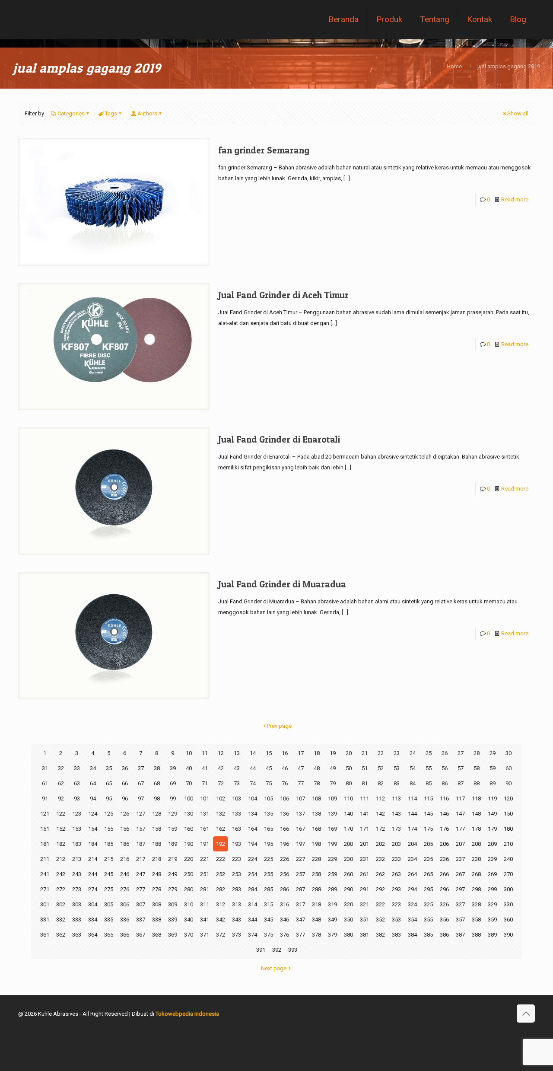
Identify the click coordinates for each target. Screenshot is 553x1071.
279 (172, 889)
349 (332, 919)
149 (492, 813)
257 (300, 874)
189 (172, 844)
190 (188, 844)
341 (204, 919)
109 (332, 798)
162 (220, 829)
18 (317, 753)
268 (476, 874)
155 (108, 829)
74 (253, 783)
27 (461, 753)
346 (284, 919)
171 (364, 829)
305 (108, 904)
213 (76, 859)
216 (124, 859)
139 (332, 813)
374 (252, 934)
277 (140, 889)
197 (300, 844)
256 (284, 874)
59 (492, 768)
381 (364, 934)
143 (396, 813)
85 (429, 783)
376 (284, 934)
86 (445, 783)
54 (413, 768)
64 (93, 783)
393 (292, 950)
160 (188, 829)
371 (204, 934)
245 (108, 874)
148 (476, 813)
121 (44, 813)
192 (220, 844)
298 (476, 889)
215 (108, 859)
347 (300, 919)
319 (332, 904)
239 (492, 859)
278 (156, 889)
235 (428, 859)
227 (300, 859)
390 (508, 934)
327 (460, 904)
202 (380, 844)
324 (412, 904)
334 (92, 919)
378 (316, 934)
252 (220, 874)
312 (220, 904)
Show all (517, 113)
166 (284, 829)
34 (93, 768)
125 (108, 813)
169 (332, 829)
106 (284, 798)
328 (476, 904)
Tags (111, 113)
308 (156, 904)
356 (444, 919)
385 (428, 934)
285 (268, 889)
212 (60, 859)
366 (124, 934)
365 (108, 934)
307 (140, 904)
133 (236, 813)
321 (364, 904)
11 (205, 753)
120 (508, 798)
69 (173, 783)
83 (397, 783)
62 (61, 783)
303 (76, 904)
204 (412, 844)
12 (221, 753)
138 (316, 813)
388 (476, 934)
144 (412, 813)
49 (333, 768)
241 (44, 874)
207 (460, 844)
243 (76, 874)
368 (156, 934)
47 (301, 768)
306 (124, 904)
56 (445, 768)
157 (140, 829)
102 (220, 798)
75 (269, 783)
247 (140, 874)
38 (157, 768)
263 (396, 874)
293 (396, 889)
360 (508, 919)
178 (476, 829)
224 (252, 859)
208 (476, 844)
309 (172, 904)
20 (349, 753)
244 (92, 874)
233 (396, 859)
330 (508, 904)
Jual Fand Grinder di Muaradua (282, 584)
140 (348, 813)
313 (236, 904)
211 (44, 859)
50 (349, 768)
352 (380, 919)
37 (141, 768)
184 (92, 844)
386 (444, 934)
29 (492, 753)
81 (365, 783)
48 (317, 768)
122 (60, 813)
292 (380, 889)
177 (460, 829)
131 (204, 813)
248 (156, 874)
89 (492, 783)
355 (428, 919)
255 (268, 874)
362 (60, 934)
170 (348, 829)
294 (412, 889)
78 (317, 783)
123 (76, 813)
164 (252, 829)
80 (349, 783)
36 (125, 768)
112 (380, 798)
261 (364, 874)
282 (220, 889)
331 (44, 919)
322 (380, 904)
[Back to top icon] (526, 1013)
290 (348, 889)
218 (156, 859)
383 (396, 934)
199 (332, 844)
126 (124, 813)
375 (268, 934)
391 (260, 950)
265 (428, 874)
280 (188, 889)
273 (76, 889)
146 (444, 813)
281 (204, 889)
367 (140, 934)
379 (332, 934)
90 (508, 783)
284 (252, 889)
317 (300, 904)
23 (397, 753)
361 (44, 934)
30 (508, 753)
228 (316, 859)
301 (44, 904)
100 (188, 798)
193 (236, 844)
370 (188, 934)
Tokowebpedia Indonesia (187, 1013)
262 (380, 874)
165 (268, 829)
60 (508, 768)
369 (172, 934)
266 (444, 874)
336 (124, 919)
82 (381, 783)
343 (236, 919)
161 (204, 829)
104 (252, 798)
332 (60, 919)
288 (316, 889)
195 (268, 844)
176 (444, 829)
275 (108, 889)
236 (444, 859)
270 (508, 874)
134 (252, 813)
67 (141, 783)
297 (460, 889)
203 (396, 844)
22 (381, 753)
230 (348, 859)
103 (236, 798)
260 (348, 874)
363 (76, 934)
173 (396, 829)
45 (269, 768)
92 (61, 798)
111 (364, 798)
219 (172, 859)
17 (301, 753)
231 (364, 859)
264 (412, 874)
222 (220, 859)
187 (140, 844)
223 (236, 859)
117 (460, 798)
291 (364, 889)
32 (61, 768)
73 (237, 783)
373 (236, 934)
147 (460, 813)
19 (333, 753)
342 (220, 919)
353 (396, 919)
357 (460, 919)
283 (236, 889)
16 (285, 753)
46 (285, 768)
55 (429, 768)
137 (300, 813)
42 (221, 768)
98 (157, 798)
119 (492, 798)
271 (44, 889)
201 (364, 844)
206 (444, 844)
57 (461, 768)
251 (204, 874)
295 (428, 889)
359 (492, 919)
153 (76, 829)
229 (332, 859)
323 (396, 904)
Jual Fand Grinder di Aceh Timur (283, 295)
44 (253, 768)
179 (492, 829)
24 (413, 753)
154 (92, 829)
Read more (514, 199)
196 (284, 844)
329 (492, 904)
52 (381, 768)
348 (316, 919)
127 (140, 813)
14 (253, 753)
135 (268, 813)
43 (237, 768)
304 (92, 904)
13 (237, 753)
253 (236, 874)
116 (444, 798)
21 (365, 753)
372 (220, 934)
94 (93, 798)
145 (428, 813)
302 (60, 904)
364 (92, 934)
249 (172, 874)
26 (445, 753)
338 (156, 919)
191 (204, 844)
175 (428, 829)
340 (188, 919)
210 (508, 844)
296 (444, 889)
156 (124, 829)
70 (189, 783)
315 (268, 904)
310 (188, 904)
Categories (71, 113)
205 (428, 844)
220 (188, 859)
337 (140, 919)
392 (276, 950)
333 (76, 919)
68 (157, 783)
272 (60, 889)
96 (125, 798)
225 (268, 859)
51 (365, 768)
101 (204, 798)
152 (60, 829)
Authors (147, 113)
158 (156, 829)
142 (380, 813)
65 (109, 783)
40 (189, 768)
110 (348, 798)
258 (316, 874)
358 (476, 919)
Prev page (279, 726)
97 (141, 798)
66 (125, 783)
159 (172, 829)
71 (205, 783)
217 (140, 859)
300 (508, 889)
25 (429, 753)
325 (428, 904)
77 (301, 783)
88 (477, 783)
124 (92, 813)
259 (332, 874)
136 (284, 813)
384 (412, 934)
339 (172, 919)
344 (252, 919)
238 (476, 859)
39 (173, 768)
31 (45, 768)
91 (45, 798)
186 (124, 844)
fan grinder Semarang (263, 150)
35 (109, 768)
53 (397, 768)
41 (205, 768)
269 (492, 874)
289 (332, 889)
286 (284, 889)
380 (348, 934)
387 (460, 934)
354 (412, 919)
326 (444, 904)
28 (477, 753)
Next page (273, 968)
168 (316, 829)
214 (92, 859)
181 (44, 844)
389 (492, 934)
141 (364, 813)
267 (460, 874)
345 (268, 919)
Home (454, 66)
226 (284, 859)
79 (333, 783)
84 (413, 783)
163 (236, 829)
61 (45, 783)
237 (460, 859)
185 (108, 844)
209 (492, 844)
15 (269, 753)
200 (348, 844)
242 (60, 874)
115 (428, 798)
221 (204, 859)
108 (316, 798)
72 (221, 783)
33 (77, 768)
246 (124, 874)
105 (268, 798)
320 (348, 904)
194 (252, 844)
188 (156, 844)
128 (156, 813)
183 (76, 844)
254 (252, 874)
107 (300, 798)
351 (364, 919)
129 (172, 813)
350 (348, 919)
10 (189, 753)
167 (300, 829)
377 (300, 934)
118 (476, 798)
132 (220, 813)
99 (173, 798)
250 (188, 874)
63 (77, 783)
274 (92, 889)
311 (204, 904)
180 (508, 829)
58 (477, 768)
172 (380, 829)
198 (316, 844)
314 (252, 904)
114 (412, 798)
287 (300, 889)
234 (412, 859)
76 (285, 783)
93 (77, 798)
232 (380, 859)
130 (188, 813)
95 (109, 798)
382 (380, 934)
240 (508, 859)
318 (316, 904)
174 (412, 829)
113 (396, 798)
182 (60, 844)
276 (124, 889)
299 (492, 889)
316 (284, 904)
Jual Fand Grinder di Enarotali (279, 439)
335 (108, 919)
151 (44, 829)
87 (461, 783)
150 (508, 813)
